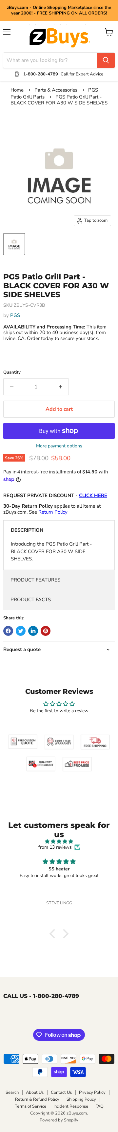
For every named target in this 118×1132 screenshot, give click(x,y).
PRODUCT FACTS (30, 599)
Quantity (12, 372)
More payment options (59, 446)
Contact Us (61, 1092)
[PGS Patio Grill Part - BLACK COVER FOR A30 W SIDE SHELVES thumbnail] (14, 244)
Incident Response (70, 1106)
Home (17, 90)
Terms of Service (30, 1106)
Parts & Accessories (55, 90)
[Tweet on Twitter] (21, 631)
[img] (59, 841)
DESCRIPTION (27, 530)
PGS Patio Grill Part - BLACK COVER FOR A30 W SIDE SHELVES (59, 100)
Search (12, 1092)
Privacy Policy (92, 1092)
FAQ (99, 1106)
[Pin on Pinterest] (45, 631)
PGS (15, 315)
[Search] (106, 60)
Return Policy (53, 512)
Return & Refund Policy (37, 1099)
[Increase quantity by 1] (60, 386)
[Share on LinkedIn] (33, 631)
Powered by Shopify (59, 1120)
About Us (35, 1092)
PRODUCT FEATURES (35, 580)
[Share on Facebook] (8, 631)
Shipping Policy (81, 1099)
